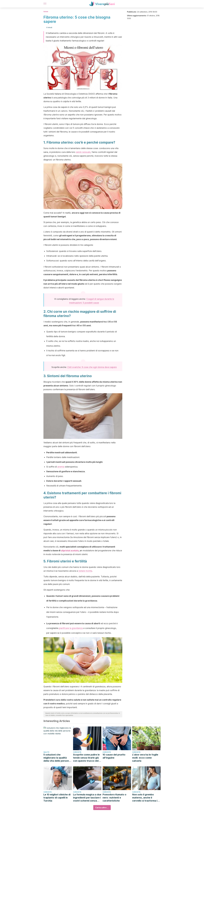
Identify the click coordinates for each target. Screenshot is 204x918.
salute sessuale (83, 152)
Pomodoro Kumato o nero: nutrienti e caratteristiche (114, 797)
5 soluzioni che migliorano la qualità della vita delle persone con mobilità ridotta (56, 757)
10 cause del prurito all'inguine (114, 756)
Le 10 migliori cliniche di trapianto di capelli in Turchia (56, 797)
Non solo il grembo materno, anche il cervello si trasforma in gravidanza (145, 797)
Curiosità (77, 752)
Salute (45, 11)
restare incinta (85, 571)
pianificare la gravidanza (71, 628)
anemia (60, 466)
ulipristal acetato (70, 550)
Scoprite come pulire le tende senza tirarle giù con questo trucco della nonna (87, 757)
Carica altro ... (102, 807)
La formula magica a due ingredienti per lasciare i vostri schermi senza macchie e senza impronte (87, 797)
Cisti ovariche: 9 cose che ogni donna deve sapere (92, 367)
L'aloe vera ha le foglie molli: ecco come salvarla (145, 757)
